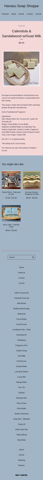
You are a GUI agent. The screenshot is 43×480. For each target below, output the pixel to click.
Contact (30, 14)
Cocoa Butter (21, 319)
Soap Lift (21, 424)
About (13, 14)
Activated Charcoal (21, 298)
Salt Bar (21, 393)
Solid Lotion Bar (21, 429)
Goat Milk (21, 356)
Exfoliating (21, 340)
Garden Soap (21, 351)
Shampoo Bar (21, 398)
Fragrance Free (21, 345)
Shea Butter (21, 408)
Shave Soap (21, 403)
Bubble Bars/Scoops (21, 309)
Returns (21, 465)
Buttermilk (21, 314)
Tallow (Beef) (21, 435)
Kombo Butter (21, 366)
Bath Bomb (21, 303)
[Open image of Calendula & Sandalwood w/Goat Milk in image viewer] (21, 67)
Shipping (21, 460)
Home (21, 267)
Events (21, 14)
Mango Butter (21, 382)
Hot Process (21, 361)
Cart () (38, 14)
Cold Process (21, 324)
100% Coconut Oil (21, 293)
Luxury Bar (21, 377)
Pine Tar (21, 387)
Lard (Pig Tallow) (21, 372)
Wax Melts (22, 440)
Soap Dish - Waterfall (21, 419)
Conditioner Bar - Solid (21, 330)
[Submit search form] (33, 257)
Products (5, 14)
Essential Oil (21, 335)
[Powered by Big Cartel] (21, 475)
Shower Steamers (22, 414)
